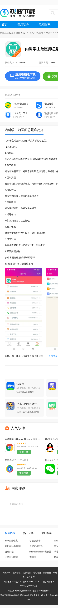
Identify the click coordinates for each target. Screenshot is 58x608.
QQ (47, 439)
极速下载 (20, 32)
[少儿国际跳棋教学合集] (10, 404)
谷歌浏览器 (35, 540)
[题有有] (51, 384)
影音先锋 (9, 460)
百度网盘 (9, 551)
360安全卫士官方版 (20, 103)
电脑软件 (23, 24)
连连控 (32, 557)
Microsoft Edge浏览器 (40, 551)
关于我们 (27, 573)
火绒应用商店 (11, 557)
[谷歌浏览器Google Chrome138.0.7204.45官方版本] (10, 447)
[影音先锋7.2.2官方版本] (10, 469)
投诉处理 (16, 573)
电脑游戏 (45, 24)
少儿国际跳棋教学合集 (29, 403)
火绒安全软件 (36, 546)
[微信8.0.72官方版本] (50, 469)
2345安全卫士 (20, 113)
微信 (47, 460)
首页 (5, 24)
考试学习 (50, 32)
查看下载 (23, 452)
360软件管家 (11, 540)
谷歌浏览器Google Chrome (18, 439)
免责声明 (6, 573)
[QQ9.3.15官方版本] (50, 447)
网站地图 (37, 573)
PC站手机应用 (36, 32)
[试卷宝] (10, 384)
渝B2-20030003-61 (31, 582)
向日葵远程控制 (13, 546)
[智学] (51, 404)
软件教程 (31, 577)
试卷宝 (20, 384)
